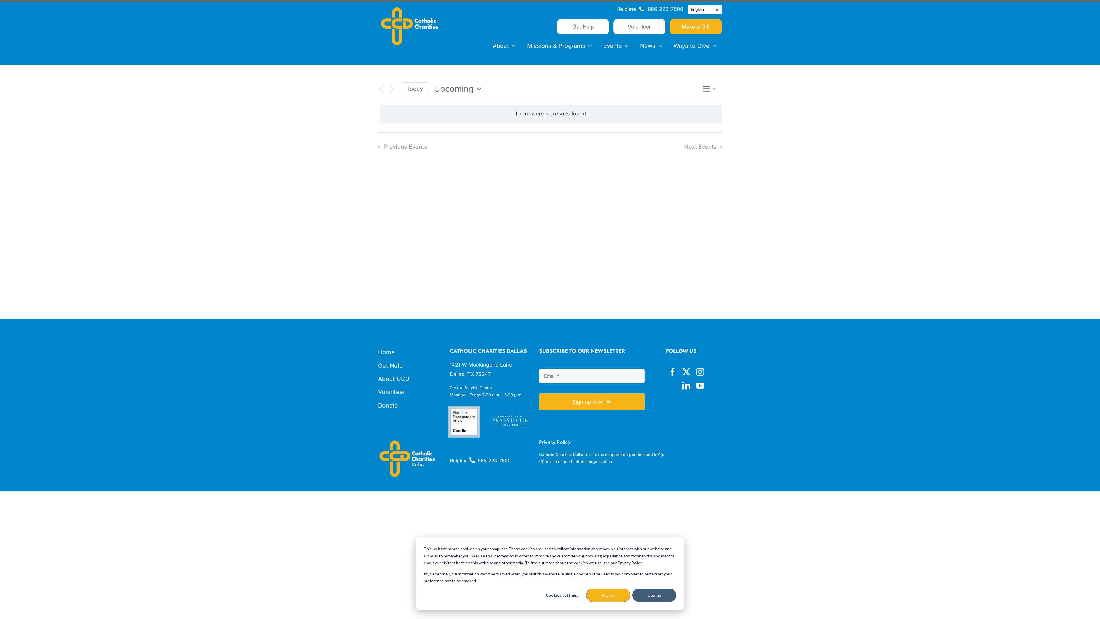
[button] (705, 10)
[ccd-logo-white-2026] (409, 10)
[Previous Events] (381, 89)
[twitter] (686, 372)
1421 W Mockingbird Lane (481, 365)
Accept (608, 595)
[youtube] (700, 386)
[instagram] (700, 372)
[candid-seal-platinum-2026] (464, 408)
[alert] (551, 114)
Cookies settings (562, 595)
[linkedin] (686, 386)
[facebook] (673, 372)
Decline (654, 595)
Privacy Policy (555, 442)
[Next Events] (391, 89)
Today (414, 88)
